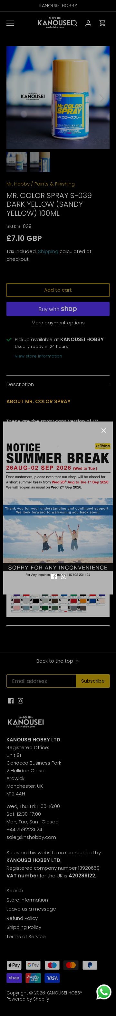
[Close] (104, 430)
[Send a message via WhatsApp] (104, 992)
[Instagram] (63, 575)
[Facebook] (54, 575)
